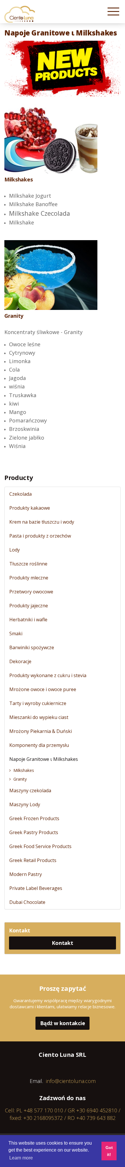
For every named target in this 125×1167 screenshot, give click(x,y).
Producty (18, 477)
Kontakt (62, 942)
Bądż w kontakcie (62, 1023)
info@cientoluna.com (71, 1080)
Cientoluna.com (20, 14)
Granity (13, 315)
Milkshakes (18, 179)
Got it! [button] (109, 1151)
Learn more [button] (21, 1157)
